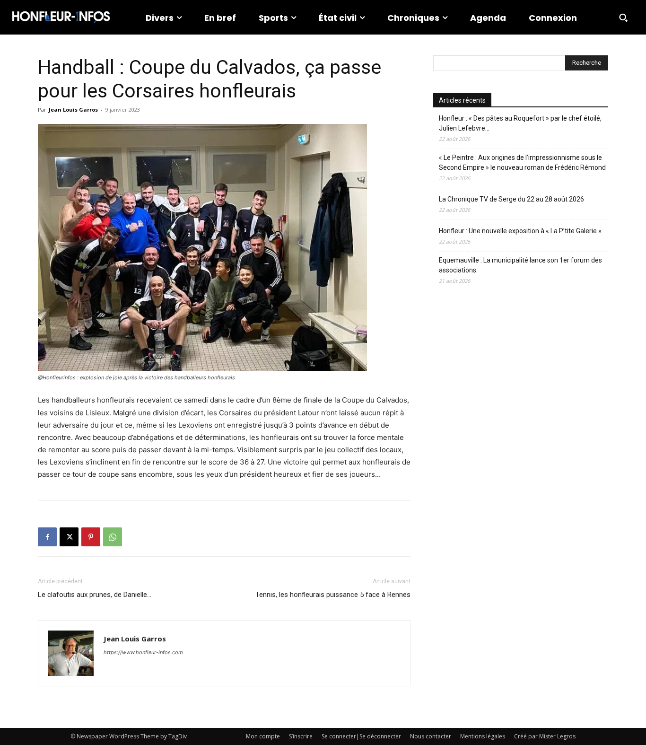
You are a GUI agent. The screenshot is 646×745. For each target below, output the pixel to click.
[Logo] (61, 17)
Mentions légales (482, 736)
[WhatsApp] (112, 536)
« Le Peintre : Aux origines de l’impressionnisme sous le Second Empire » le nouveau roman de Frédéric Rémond (522, 162)
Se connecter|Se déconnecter (361, 736)
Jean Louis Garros (73, 109)
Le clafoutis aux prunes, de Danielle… (94, 594)
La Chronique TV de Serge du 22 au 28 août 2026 (511, 199)
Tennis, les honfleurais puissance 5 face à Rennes (332, 594)
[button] (623, 17)
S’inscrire (301, 736)
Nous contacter (430, 736)
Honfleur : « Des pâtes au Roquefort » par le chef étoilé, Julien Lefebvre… (520, 123)
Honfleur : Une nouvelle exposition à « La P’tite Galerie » (520, 231)
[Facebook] (47, 536)
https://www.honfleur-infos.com (143, 652)
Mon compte (263, 736)
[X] (69, 536)
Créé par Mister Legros (545, 736)
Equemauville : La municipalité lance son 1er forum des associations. (520, 265)
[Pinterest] (90, 536)
